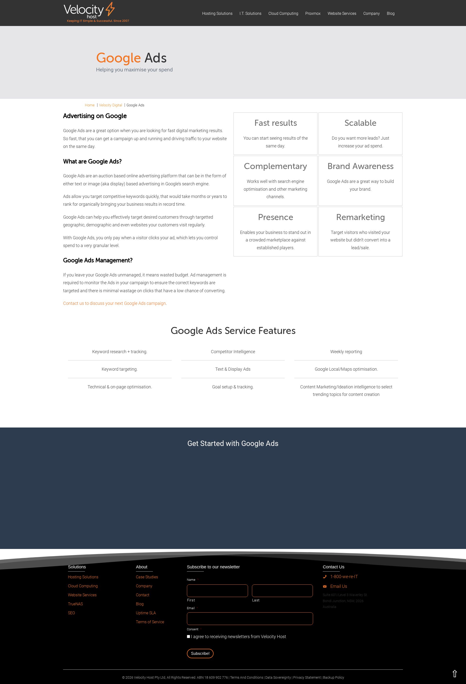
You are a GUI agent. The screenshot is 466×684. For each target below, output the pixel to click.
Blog (391, 13)
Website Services (342, 13)
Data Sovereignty (278, 677)
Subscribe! (200, 653)
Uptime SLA (146, 613)
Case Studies (147, 577)
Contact (142, 595)
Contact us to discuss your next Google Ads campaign (114, 303)
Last (256, 600)
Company (371, 13)
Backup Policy (333, 677)
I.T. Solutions (250, 13)
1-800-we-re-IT (344, 576)
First (191, 600)
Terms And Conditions (246, 677)
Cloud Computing (283, 13)
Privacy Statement (307, 677)
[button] (456, 674)
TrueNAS (75, 604)
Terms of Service (150, 622)
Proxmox (313, 13)
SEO (71, 613)
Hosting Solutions (217, 13)
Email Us (338, 586)
